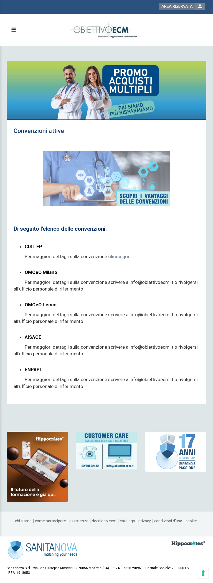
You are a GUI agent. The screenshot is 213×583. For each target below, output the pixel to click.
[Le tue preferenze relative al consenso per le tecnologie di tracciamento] (203, 573)
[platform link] (103, 29)
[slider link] (106, 450)
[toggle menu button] (13, 30)
